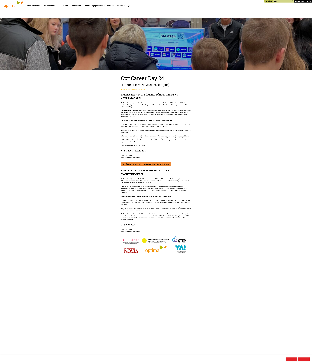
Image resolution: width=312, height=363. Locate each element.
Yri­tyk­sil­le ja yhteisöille (94, 6)
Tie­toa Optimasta (33, 6)
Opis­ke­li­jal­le (76, 6)
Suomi (303, 1)
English (297, 1)
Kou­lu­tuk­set (63, 6)
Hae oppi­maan (49, 6)
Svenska (308, 1)
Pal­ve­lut (110, 6)
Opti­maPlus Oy (123, 6)
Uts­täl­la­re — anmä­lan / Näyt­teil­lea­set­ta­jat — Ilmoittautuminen (146, 164)
